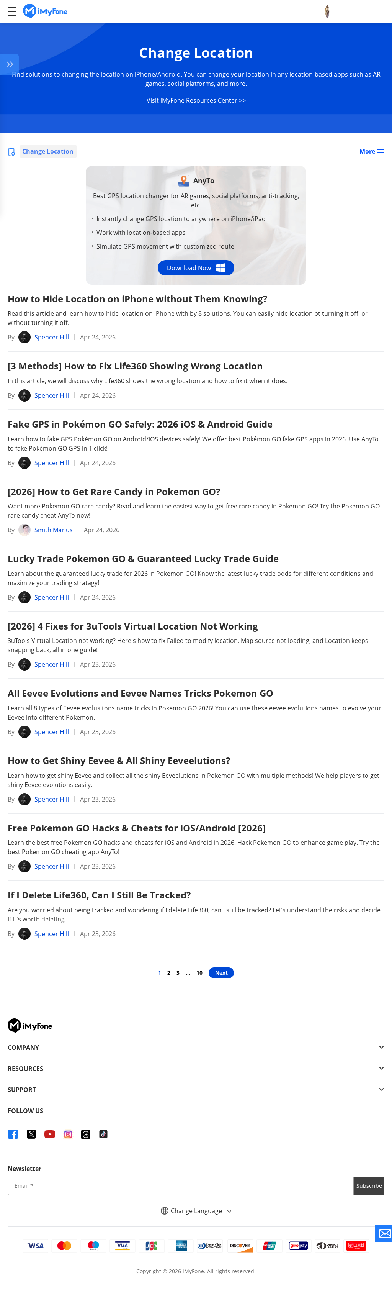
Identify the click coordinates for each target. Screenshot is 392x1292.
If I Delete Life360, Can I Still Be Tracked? (99, 895)
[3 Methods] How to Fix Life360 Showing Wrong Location (135, 365)
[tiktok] (103, 1134)
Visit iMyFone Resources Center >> (196, 100)
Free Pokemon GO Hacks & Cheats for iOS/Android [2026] (137, 827)
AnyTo (203, 180)
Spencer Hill (51, 337)
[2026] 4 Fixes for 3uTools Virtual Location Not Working (133, 626)
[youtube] (49, 1134)
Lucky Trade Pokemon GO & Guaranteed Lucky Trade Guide (143, 558)
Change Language (197, 1211)
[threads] (85, 1134)
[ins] (68, 1134)
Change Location (48, 151)
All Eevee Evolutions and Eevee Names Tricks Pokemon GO (140, 693)
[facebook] (13, 1134)
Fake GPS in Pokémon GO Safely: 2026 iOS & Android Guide (140, 424)
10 (199, 972)
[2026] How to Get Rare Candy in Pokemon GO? (114, 491)
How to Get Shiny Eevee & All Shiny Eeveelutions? (119, 760)
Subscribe (369, 1185)
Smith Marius (53, 530)
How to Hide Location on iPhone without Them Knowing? (137, 298)
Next (221, 972)
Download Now (189, 268)
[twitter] (31, 1134)
